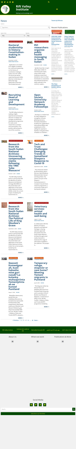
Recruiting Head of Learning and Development (16, 99)
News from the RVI (13, 61)
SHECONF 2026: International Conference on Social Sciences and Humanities (56, 40)
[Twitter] (4, 2)
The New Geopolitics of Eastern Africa (56, 85)
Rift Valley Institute (23, 7)
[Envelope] (12, 2)
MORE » (53, 74)
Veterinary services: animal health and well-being (40, 211)
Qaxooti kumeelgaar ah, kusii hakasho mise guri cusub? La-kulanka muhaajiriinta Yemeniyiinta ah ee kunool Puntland (17, 276)
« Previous (16, 320)
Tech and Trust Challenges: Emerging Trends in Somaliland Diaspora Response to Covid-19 (41, 154)
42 (32, 320)
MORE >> (20, 87)
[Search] (73, 409)
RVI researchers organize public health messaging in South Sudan (41, 53)
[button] (49, 2)
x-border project (13, 259)
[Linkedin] (10, 2)
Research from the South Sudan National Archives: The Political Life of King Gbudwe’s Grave (16, 216)
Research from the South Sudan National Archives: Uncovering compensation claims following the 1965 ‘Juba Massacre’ (17, 157)
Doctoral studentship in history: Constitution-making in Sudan (16, 50)
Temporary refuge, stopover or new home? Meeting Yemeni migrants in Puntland (41, 271)
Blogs (45, 65)
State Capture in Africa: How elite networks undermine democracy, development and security (69, 41)
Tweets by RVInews (57, 20)
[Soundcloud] (7, 2)
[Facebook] (2, 2)
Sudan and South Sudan (15, 41)
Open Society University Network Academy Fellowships (41, 100)
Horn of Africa (39, 140)
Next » (36, 320)
